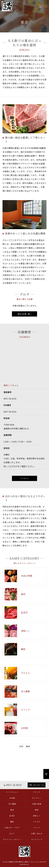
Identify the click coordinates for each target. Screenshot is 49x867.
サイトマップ (36, 839)
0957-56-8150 (10, 398)
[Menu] (45, 6)
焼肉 (28, 746)
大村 (21, 746)
